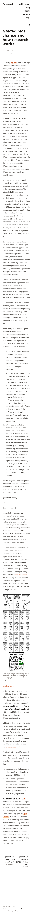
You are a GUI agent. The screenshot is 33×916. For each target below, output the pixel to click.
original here (8, 686)
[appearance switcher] (21, 908)
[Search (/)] (29, 24)
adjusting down (21, 574)
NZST (23, 799)
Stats (12, 54)
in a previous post (13, 747)
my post (14, 62)
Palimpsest (8, 4)
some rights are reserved (9, 908)
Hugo (11, 911)
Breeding (6, 54)
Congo (17, 911)
